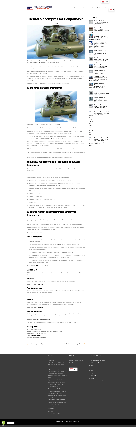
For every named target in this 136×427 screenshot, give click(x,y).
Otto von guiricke (52, 138)
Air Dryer (59, 244)
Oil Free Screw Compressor (97, 362)
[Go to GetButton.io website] (3, 425)
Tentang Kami (40, 232)
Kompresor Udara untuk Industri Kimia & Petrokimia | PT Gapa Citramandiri (101, 66)
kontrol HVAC (56, 183)
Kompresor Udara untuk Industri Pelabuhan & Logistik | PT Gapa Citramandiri (101, 93)
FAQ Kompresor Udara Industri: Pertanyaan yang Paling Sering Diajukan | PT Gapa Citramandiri (98, 78)
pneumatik (57, 124)
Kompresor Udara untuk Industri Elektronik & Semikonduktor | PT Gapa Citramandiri (98, 99)
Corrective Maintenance (43, 319)
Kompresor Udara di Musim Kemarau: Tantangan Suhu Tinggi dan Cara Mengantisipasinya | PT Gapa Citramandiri (98, 44)
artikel (56, 23)
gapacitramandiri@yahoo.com (38, 337)
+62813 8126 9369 (36, 335)
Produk (36, 265)
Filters (92, 378)
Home (70, 8)
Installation (40, 284)
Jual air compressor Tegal (36, 344)
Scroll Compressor (95, 368)
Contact (99, 8)
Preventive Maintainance (43, 296)
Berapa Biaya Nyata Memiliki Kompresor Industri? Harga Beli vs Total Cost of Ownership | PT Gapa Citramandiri (101, 140)
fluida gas (37, 62)
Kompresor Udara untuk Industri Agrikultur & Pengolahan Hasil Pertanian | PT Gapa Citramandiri (99, 30)
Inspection (40, 307)
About (75, 8)
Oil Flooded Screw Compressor (98, 360)
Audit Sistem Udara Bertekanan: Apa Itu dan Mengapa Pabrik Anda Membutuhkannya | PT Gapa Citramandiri (97, 86)
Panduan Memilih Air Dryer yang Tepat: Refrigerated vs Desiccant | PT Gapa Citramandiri (98, 22)
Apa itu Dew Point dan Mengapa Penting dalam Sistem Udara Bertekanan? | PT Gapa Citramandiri (98, 37)
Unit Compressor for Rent (97, 380)
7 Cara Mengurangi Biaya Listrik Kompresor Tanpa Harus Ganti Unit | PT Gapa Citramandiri (98, 52)
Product (81, 8)
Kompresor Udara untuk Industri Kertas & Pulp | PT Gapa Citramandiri (100, 72)
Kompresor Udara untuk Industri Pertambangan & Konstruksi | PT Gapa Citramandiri (98, 107)
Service (88, 8)
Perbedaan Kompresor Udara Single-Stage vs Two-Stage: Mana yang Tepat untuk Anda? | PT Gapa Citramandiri (99, 59)
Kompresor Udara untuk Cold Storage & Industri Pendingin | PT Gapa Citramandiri (101, 113)
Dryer (92, 370)
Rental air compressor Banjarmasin (56, 19)
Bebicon (92, 365)
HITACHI (63, 224)
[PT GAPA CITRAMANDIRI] (39, 8)
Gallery (105, 8)
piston (55, 239)
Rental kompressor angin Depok (73, 344)
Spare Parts (93, 375)
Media (93, 8)
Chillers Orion (94, 373)
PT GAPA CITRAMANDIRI (62, 421)
